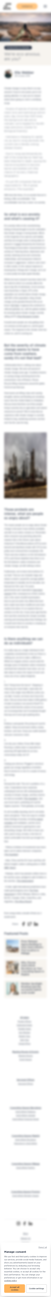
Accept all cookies (14, 1288)
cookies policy (10, 1281)
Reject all (42, 1247)
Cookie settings (36, 1288)
